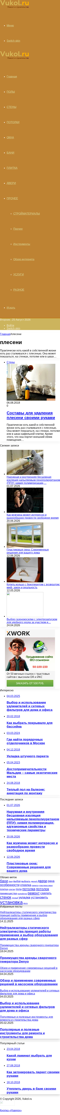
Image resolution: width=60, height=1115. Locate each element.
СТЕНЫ (11, 107)
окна (51, 881)
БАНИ (10, 152)
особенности (10, 885)
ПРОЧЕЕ (12, 198)
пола (19, 889)
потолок (42, 889)
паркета (35, 885)
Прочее (18, 228)
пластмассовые (46, 885)
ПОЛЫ (11, 91)
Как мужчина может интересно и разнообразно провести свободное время (33, 516)
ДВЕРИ (11, 183)
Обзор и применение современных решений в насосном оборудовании (29, 982)
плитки (11, 889)
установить (39, 897)
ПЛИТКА (12, 168)
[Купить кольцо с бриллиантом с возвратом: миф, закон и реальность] (25, 581)
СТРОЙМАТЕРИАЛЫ (26, 213)
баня (11, 881)
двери (42, 881)
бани (4, 881)
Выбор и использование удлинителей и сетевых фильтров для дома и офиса (27, 1006)
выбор (17, 881)
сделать (46, 893)
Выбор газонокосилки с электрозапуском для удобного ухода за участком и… (32, 621)
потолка (28, 889)
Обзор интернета (23, 259)
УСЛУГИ (18, 274)
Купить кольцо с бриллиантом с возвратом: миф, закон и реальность (33, 586)
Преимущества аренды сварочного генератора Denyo (28, 959)
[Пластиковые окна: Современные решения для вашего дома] (25, 546)
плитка (4, 889)
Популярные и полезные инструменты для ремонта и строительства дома (22, 1033)
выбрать (25, 881)
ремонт (34, 893)
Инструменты (21, 244)
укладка (24, 897)
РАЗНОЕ (18, 289)
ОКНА (10, 137)
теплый (15, 898)
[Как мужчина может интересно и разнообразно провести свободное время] (25, 511)
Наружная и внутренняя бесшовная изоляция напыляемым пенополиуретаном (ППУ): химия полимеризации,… (33, 480)
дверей (34, 881)
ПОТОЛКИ (13, 122)
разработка (22, 894)
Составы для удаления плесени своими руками (31, 415)
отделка (25, 885)
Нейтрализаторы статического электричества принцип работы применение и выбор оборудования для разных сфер (29, 933)
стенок (5, 897)
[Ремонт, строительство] (14, 7)
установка (11, 902)
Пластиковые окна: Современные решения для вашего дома (28, 551)
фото (25, 903)
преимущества (8, 893)
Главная (5, 334)
